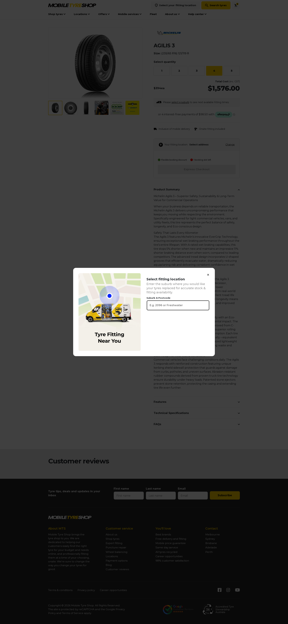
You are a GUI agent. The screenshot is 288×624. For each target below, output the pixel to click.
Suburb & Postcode (158, 298)
